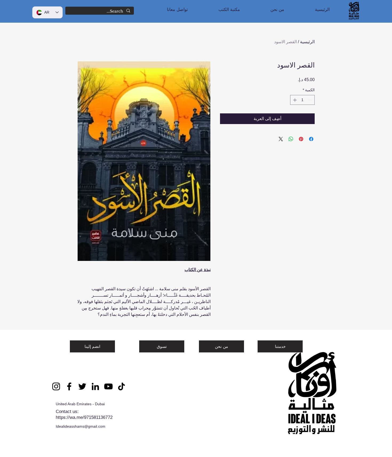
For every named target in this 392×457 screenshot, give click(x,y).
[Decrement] (310, 100)
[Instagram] (56, 386)
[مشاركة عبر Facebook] (311, 139)
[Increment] (294, 100)
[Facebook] (69, 386)
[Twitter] (82, 386)
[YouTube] (108, 386)
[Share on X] (281, 139)
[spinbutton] (302, 100)
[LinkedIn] (95, 386)
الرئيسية (307, 41)
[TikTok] (121, 386)
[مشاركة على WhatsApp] (291, 139)
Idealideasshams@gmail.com (80, 426)
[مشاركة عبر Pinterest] (301, 139)
